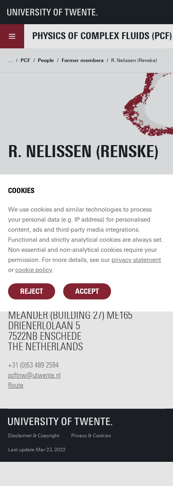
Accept (87, 291)
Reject (31, 291)
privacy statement (136, 260)
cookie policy (33, 270)
